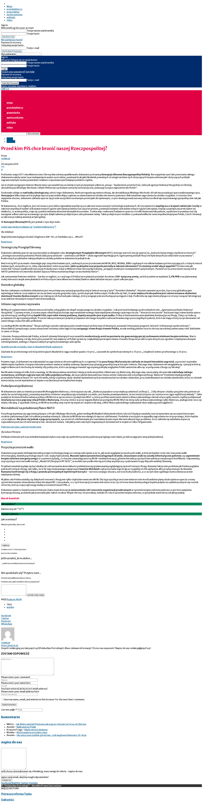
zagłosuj (5, 545)
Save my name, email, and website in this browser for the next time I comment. (44, 699)
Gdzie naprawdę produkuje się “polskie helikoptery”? (28, 227)
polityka (11, 17)
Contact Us (6, 780)
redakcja (5, 158)
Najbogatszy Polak (26, 727)
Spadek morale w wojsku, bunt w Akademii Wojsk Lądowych (32, 346)
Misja (9, 6)
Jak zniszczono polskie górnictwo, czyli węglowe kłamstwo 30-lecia (51, 735)
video (9, 20)
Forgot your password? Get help (18, 71)
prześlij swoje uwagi (36, 595)
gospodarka (13, 11)
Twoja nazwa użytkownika (40, 30)
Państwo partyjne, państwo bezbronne (21, 427)
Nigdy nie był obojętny (36, 729)
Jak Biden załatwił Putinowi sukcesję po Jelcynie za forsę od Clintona (51, 724)
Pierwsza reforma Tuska (16, 794)
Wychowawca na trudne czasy (31, 732)
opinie (10, 138)
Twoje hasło (33, 33)
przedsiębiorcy (14, 9)
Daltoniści (7, 799)
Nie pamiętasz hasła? (12, 39)
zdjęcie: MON (15, 599)
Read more (6, 241)
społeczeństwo (15, 14)
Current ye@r (9, 709)
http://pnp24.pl (9, 645)
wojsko (10, 607)
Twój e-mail (33, 48)
